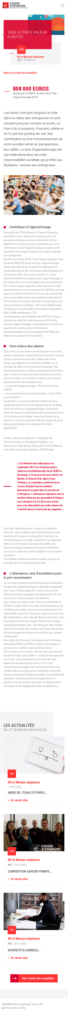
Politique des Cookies (15, 1007)
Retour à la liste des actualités (20, 72)
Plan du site (37, 1004)
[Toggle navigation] (62, 5)
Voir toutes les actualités (38, 978)
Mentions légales (19, 1004)
